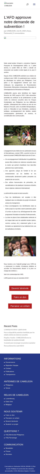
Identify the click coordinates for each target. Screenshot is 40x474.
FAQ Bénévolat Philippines (15, 435)
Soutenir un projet (12, 424)
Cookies (32, 471)
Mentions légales (23, 471)
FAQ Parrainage (11, 438)
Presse (8, 451)
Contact (8, 368)
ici (7, 274)
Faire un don (20, 297)
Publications (10, 371)
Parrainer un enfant (20, 306)
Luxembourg (10, 398)
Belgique (9, 404)
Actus (29, 31)
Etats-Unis (9, 401)
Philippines (9, 385)
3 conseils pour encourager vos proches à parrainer (19, 343)
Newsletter (9, 448)
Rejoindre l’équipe (12, 365)
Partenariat (8, 33)
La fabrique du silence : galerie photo (15, 329)
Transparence (10, 374)
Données (9, 454)
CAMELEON (11, 31)
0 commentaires (18, 33)
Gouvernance (10, 362)
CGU (15, 471)
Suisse (8, 388)
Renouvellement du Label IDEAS (14, 346)
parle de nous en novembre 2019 (18, 278)
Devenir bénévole (20, 288)
